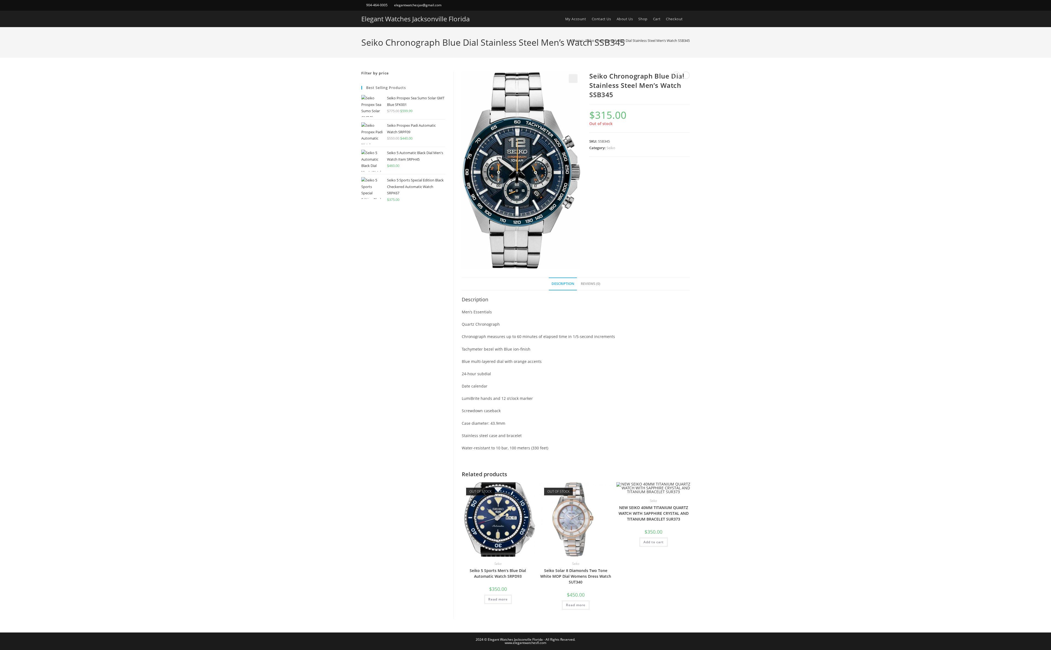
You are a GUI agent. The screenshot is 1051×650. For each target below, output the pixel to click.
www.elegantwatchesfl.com (525, 642)
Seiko (611, 147)
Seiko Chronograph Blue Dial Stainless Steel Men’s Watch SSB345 (637, 40)
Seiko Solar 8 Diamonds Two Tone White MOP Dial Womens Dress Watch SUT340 (575, 576)
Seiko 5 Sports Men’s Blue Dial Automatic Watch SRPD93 (498, 573)
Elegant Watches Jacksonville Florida (415, 18)
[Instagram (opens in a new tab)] (687, 5)
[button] (573, 78)
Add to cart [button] (653, 542)
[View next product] (686, 75)
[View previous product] (676, 75)
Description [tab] (563, 283)
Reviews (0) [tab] (590, 283)
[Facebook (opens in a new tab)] (682, 5)
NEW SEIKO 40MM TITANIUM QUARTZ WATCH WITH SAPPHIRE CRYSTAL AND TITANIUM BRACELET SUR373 (654, 513)
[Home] (565, 40)
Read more (498, 599)
